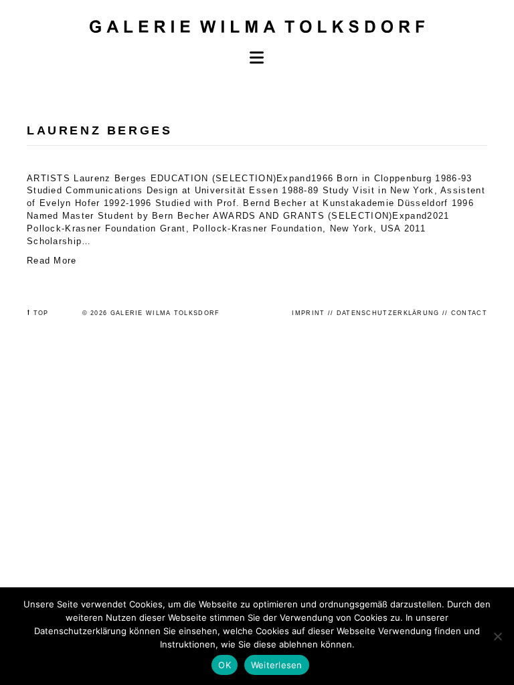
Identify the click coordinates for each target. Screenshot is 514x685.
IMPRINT (308, 313)
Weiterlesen (277, 665)
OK (224, 665)
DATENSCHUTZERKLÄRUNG (388, 313)
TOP (41, 313)
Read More (52, 261)
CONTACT (469, 313)
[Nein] (497, 636)
